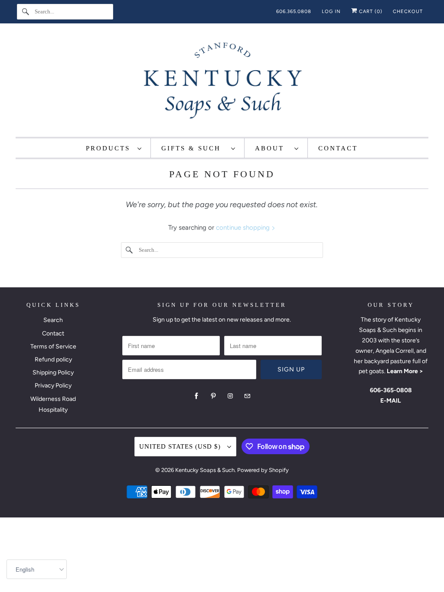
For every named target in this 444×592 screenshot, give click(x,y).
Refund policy (53, 359)
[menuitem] (114, 148)
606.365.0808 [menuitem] (293, 11)
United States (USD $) (181, 446)
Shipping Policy (53, 372)
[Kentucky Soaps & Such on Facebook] (196, 396)
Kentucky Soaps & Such (205, 470)
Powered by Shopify (263, 470)
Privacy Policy (53, 385)
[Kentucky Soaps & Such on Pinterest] (213, 396)
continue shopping (243, 227)
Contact (53, 333)
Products (109, 148)
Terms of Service (53, 346)
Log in (331, 11)
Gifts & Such (194, 148)
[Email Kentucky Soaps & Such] (247, 396)
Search (53, 320)
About (272, 148)
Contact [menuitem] (338, 148)
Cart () (369, 11)
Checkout (408, 11)
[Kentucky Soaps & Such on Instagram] (230, 396)
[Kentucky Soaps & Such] (222, 82)
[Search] (25, 12)
